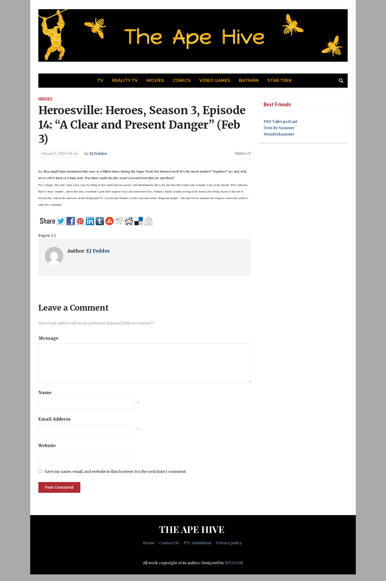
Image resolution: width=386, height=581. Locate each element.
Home (148, 543)
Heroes (45, 99)
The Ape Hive (192, 529)
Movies (155, 80)
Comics (182, 80)
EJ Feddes (98, 153)
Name (45, 392)
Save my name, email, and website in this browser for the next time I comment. (115, 471)
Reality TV (125, 80)
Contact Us (169, 543)
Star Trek (279, 80)
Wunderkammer (279, 134)
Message (48, 338)
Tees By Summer (279, 127)
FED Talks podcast (280, 121)
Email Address (54, 419)
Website (47, 445)
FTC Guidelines (197, 543)
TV (100, 80)
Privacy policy (229, 543)
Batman (249, 80)
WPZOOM (234, 563)
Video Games (214, 80)
